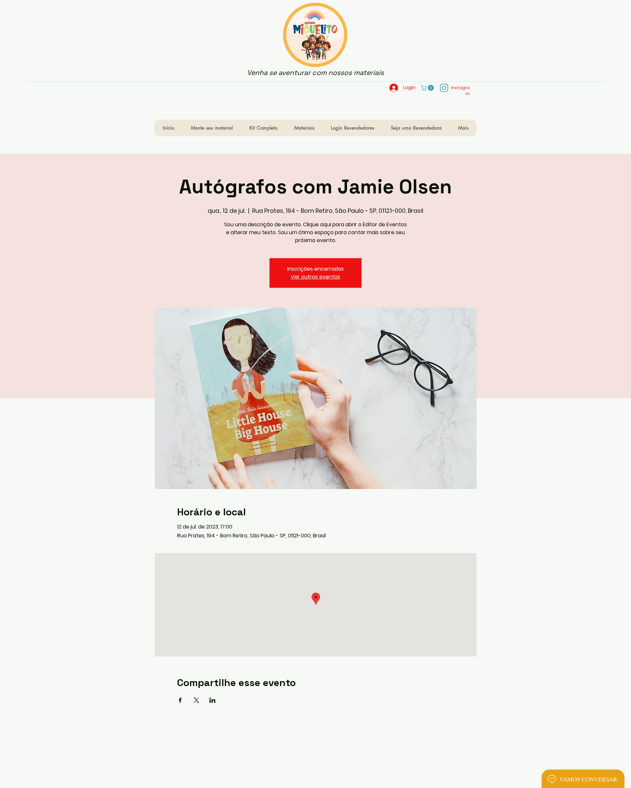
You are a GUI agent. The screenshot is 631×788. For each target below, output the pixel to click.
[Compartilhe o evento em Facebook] (180, 700)
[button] (428, 88)
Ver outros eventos (315, 277)
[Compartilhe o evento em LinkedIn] (212, 700)
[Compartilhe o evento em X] (196, 700)
